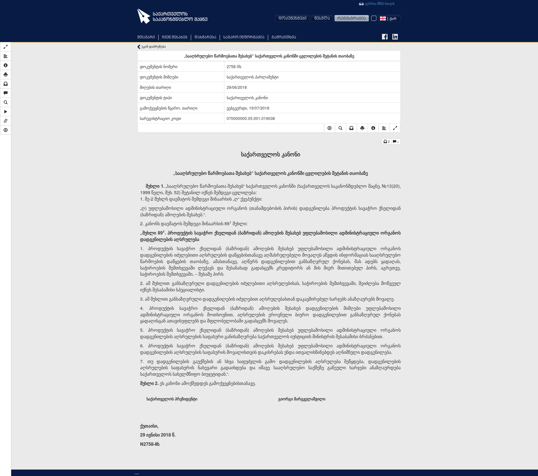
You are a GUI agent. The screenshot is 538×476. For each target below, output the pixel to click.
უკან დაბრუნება (153, 46)
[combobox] (389, 18)
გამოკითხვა (284, 37)
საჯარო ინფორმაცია (244, 37)
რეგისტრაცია (351, 18)
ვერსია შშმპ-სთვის (379, 3)
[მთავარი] (172, 16)
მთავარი (146, 37)
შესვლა (322, 18)
